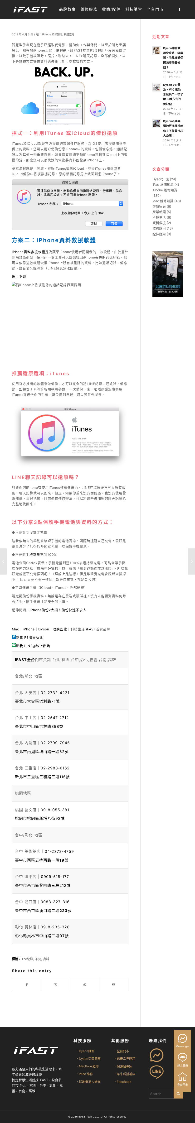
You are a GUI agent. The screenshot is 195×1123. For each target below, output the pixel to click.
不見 (38, 959)
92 (40, 818)
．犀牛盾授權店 (124, 1074)
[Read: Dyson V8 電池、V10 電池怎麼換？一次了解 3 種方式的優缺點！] (156, 87)
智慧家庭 (159, 206)
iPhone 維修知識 (52, 34)
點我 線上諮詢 (33, 646)
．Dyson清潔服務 (88, 1059)
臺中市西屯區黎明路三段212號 (43, 885)
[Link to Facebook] (179, 9)
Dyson (43, 629)
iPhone (29, 629)
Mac (15, 629)
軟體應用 (69, 34)
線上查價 (182, 1065)
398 (39, 726)
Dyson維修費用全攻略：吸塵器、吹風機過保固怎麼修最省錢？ (173, 57)
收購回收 (60, 629)
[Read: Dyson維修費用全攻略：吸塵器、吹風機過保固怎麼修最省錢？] (156, 50)
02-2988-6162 (55, 768)
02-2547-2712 (55, 717)
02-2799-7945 (55, 742)
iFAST (91, 629)
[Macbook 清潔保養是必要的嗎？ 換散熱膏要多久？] (191, 561)
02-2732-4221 (55, 692)
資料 (46, 959)
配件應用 (159, 234)
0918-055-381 (55, 809)
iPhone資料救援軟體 (28, 252)
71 (37, 701)
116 (42, 776)
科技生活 (159, 217)
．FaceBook (122, 1082)
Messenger (182, 1046)
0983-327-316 (55, 901)
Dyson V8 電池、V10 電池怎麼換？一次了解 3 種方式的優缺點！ (173, 94)
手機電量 (33, 554)
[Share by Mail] (113, 984)
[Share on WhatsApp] (84, 984)
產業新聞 (159, 212)
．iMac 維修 (84, 1074)
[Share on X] (55, 984)
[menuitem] (67, 9)
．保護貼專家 (123, 1066)
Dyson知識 (160, 179)
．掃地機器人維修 (88, 1082)
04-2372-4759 (59, 851)
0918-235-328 (55, 927)
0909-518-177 (55, 876)
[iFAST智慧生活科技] (30, 9)
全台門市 (182, 1084)
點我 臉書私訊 (29, 637)
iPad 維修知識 (163, 184)
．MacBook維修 (87, 1066)
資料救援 (159, 223)
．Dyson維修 (85, 1051)
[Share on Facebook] (26, 984)
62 (42, 751)
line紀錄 (27, 959)
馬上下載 (19, 276)
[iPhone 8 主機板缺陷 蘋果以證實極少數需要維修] (3, 561)
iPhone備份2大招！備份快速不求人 (58, 610)
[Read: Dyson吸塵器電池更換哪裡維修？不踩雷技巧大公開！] (156, 123)
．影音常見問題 (124, 1059)
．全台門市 (121, 1051)
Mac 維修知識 (162, 201)
